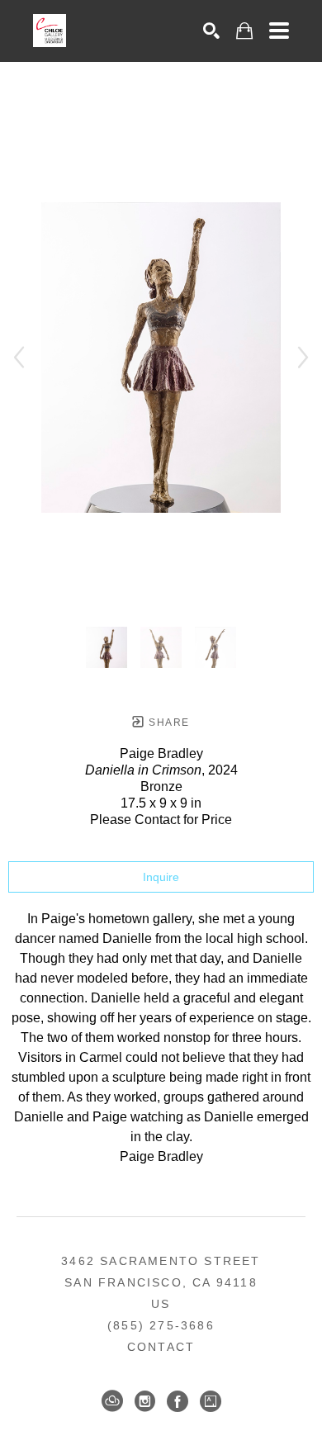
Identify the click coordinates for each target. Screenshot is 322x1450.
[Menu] (279, 30)
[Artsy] (210, 1401)
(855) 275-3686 (161, 1325)
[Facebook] (177, 1401)
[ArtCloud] (112, 1401)
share (167, 722)
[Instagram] (145, 1401)
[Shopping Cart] (244, 30)
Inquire (161, 877)
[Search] (211, 30)
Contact (161, 1346)
